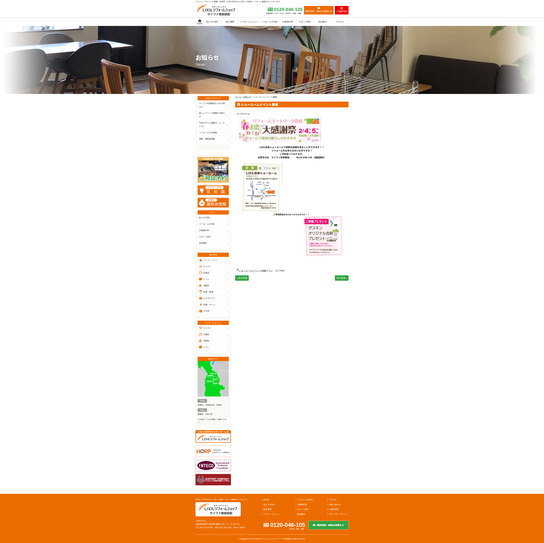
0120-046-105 (288, 9)
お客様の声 (287, 21)
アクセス (340, 21)
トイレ (206, 279)
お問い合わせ (335, 504)
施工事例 (230, 21)
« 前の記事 (242, 278)
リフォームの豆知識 (208, 132)
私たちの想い (212, 21)
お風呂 (206, 272)
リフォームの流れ (269, 21)
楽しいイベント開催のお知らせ (212, 115)
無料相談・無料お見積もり (330, 525)
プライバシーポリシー (338, 514)
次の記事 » (341, 278)
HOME (266, 499)
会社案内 (322, 21)
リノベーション (210, 259)
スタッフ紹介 (305, 21)
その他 (206, 310)
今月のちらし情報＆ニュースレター (212, 124)
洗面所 (206, 285)
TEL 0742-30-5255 (204, 527)
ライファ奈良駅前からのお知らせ (212, 105)
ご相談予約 (334, 509)
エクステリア (209, 298)
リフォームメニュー (249, 21)
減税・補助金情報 (207, 138)
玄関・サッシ (209, 304)
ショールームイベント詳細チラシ (256, 270)
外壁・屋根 (208, 291)
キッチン (207, 266)
